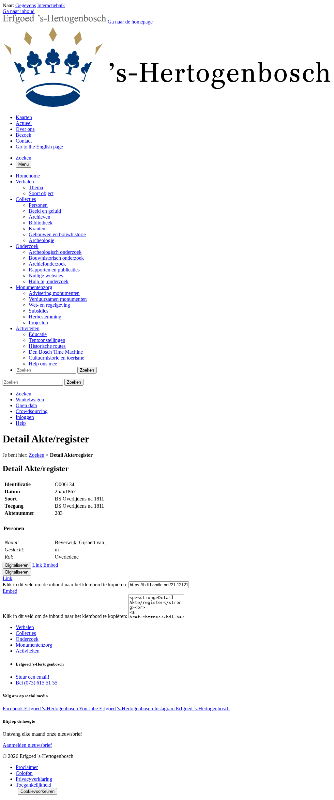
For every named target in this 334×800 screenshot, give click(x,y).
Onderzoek (27, 639)
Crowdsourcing (32, 411)
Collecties (26, 633)
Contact (24, 141)
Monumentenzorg (34, 645)
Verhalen (25, 627)
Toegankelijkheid (33, 785)
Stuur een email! (32, 677)
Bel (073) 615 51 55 (36, 682)
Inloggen (25, 417)
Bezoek (23, 135)
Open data (26, 405)
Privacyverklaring (34, 779)
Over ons (25, 129)
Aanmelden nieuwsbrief (27, 745)
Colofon (24, 773)
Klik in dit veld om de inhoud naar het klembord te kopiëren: (66, 584)
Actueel (24, 123)
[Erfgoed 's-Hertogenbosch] (167, 106)
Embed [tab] (50, 565)
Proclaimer (27, 767)
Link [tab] (37, 565)
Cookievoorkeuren (37, 791)
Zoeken (23, 393)
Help (21, 423)
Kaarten (24, 117)
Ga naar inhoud (19, 11)
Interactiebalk (51, 5)
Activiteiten (27, 651)
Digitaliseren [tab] (16, 565)
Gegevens (25, 5)
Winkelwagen (30, 399)
